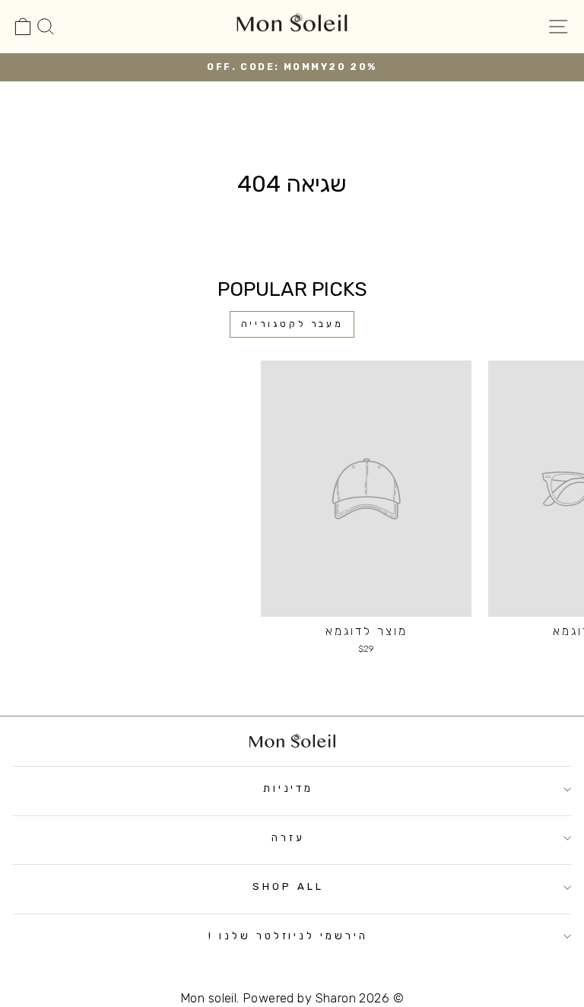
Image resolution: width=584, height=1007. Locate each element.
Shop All (288, 886)
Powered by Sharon (299, 998)
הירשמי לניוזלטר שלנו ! (288, 936)
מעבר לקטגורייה (292, 324)
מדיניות (288, 788)
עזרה (288, 837)
